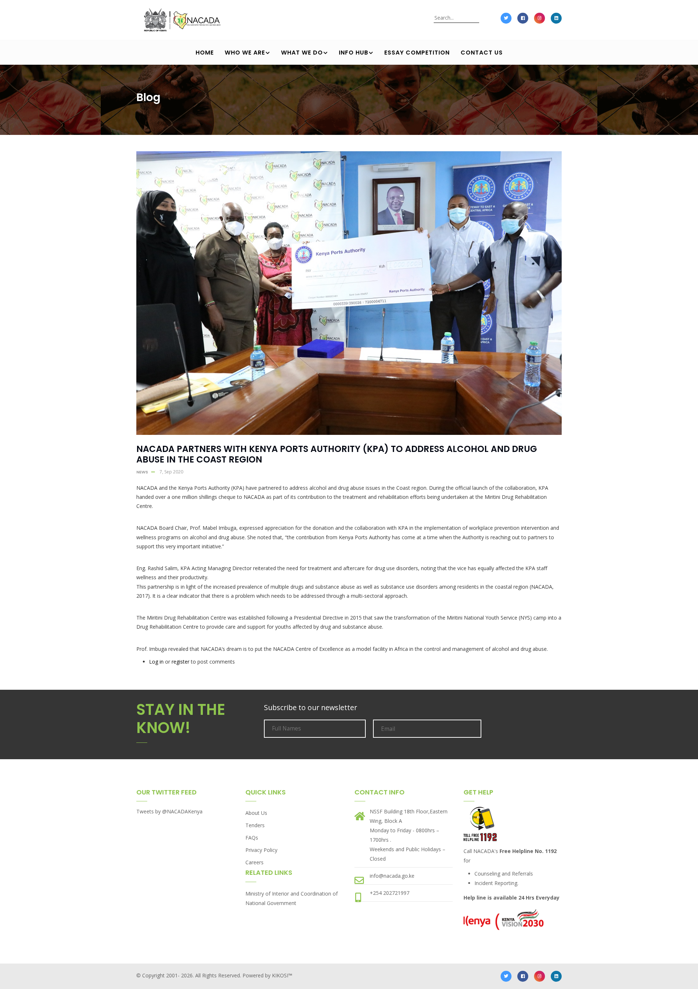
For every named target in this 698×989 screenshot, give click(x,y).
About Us (256, 812)
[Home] (181, 24)
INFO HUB (353, 52)
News (142, 472)
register (180, 661)
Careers (254, 862)
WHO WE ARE (245, 52)
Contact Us (482, 52)
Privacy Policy (261, 849)
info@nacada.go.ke (392, 875)
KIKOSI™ (282, 975)
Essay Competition (417, 52)
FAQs (251, 837)
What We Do (302, 52)
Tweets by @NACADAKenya (169, 811)
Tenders (255, 825)
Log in (156, 661)
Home (205, 52)
